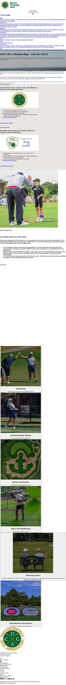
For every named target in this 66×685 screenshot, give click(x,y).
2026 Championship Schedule (7, 34)
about (1, 18)
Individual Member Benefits (30, 24)
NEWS (2, 674)
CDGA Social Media (51, 50)
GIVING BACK (4, 673)
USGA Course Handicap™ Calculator (53, 29)
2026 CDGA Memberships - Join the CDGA (11, 24)
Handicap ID (25, 31)
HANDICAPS (4, 667)
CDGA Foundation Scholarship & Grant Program (27, 47)
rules (1, 38)
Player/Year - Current (36, 34)
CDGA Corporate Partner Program (57, 19)
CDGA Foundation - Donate (7, 45)
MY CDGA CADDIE (5, 676)
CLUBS (2, 671)
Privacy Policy (3, 683)
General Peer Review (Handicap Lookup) (10, 31)
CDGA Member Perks (15, 25)
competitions (3, 32)
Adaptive (50, 45)
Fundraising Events (28, 45)
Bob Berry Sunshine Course (7, 47)
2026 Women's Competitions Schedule (29, 35)
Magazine (8, 50)
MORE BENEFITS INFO (10, 117)
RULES (2, 670)
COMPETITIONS (5, 668)
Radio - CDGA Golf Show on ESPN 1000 (29, 50)
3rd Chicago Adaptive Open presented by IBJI (23, 37)
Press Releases (60, 50)
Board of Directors (4, 19)
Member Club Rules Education (8, 39)
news (1, 48)
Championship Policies (13, 35)
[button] (1, 15)
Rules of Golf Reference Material (24, 39)
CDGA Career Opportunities (7, 21)
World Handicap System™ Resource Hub (10, 29)
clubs (1, 41)
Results (56, 37)
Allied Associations (43, 19)
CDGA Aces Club (12, 26)
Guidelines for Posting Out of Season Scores (39, 31)
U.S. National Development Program (44, 37)
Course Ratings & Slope (6, 42)
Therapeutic (56, 45)
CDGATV (42, 50)
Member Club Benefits (43, 24)
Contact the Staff (14, 19)
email (27, 78)
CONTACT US (4, 677)
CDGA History (34, 19)
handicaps (2, 28)
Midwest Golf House (24, 19)
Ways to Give (18, 45)
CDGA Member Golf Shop (51, 25)
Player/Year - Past (47, 34)
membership (3, 22)
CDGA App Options (55, 24)
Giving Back (3, 44)
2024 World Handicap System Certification (33, 29)
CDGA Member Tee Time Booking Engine (33, 25)
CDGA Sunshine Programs (40, 45)
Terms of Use (11, 683)
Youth (62, 45)
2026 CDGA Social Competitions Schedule (50, 35)
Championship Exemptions (23, 34)
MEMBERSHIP (4, 665)
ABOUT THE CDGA (6, 664)
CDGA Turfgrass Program (47, 47)
